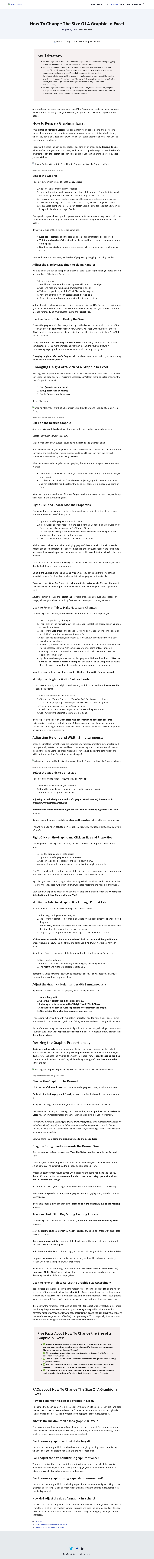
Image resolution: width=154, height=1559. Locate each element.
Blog (99, 4)
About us (85, 1554)
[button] (144, 4)
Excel (106, 4)
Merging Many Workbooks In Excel (50, 1527)
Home (92, 4)
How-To (114, 4)
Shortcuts (125, 4)
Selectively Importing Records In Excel (51, 1524)
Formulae (136, 4)
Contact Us (69, 1554)
